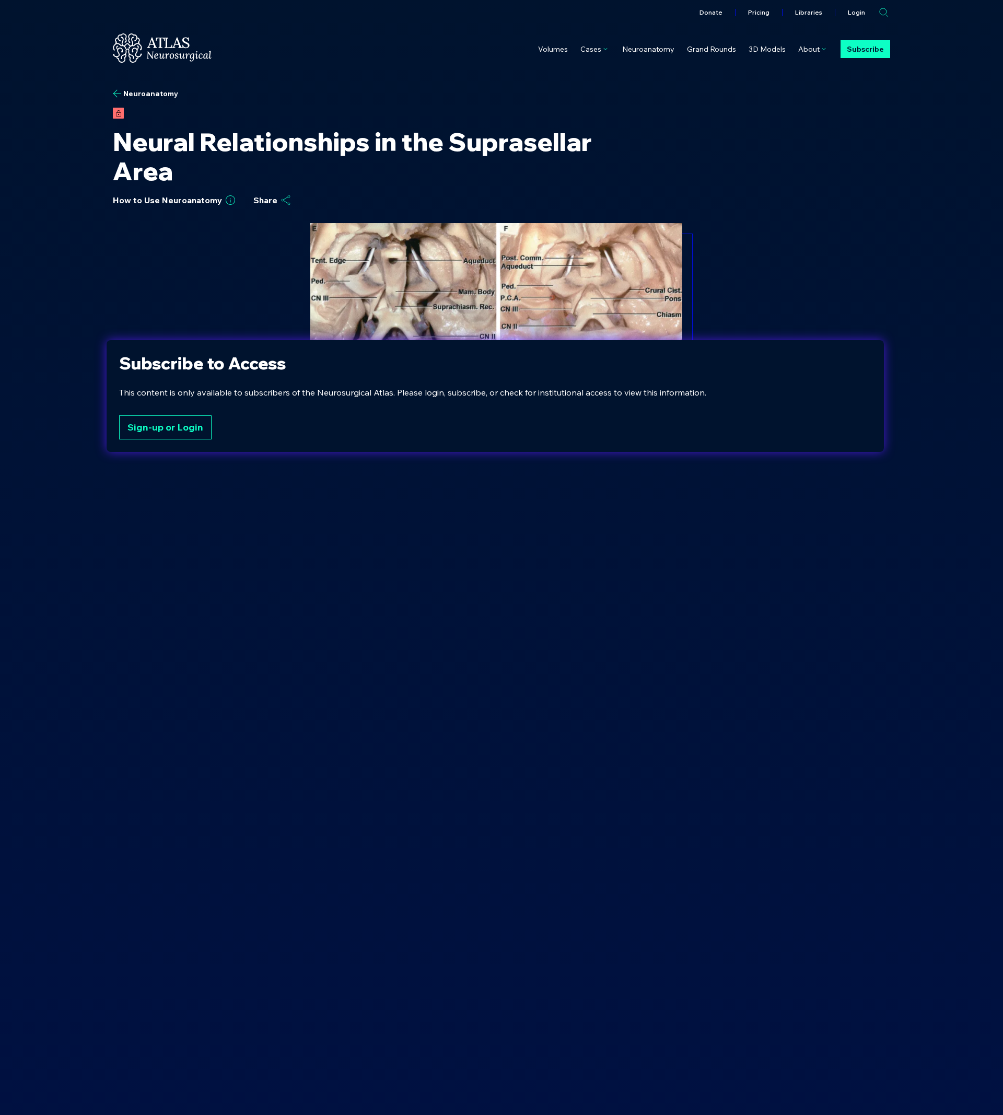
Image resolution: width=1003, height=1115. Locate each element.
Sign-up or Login (165, 427)
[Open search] (884, 12)
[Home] (162, 48)
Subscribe (865, 49)
